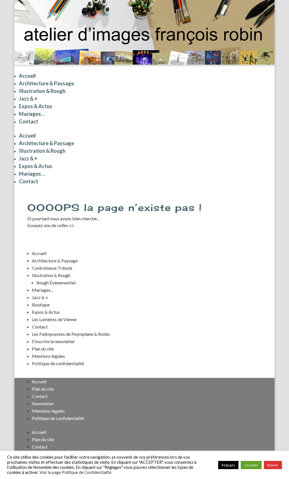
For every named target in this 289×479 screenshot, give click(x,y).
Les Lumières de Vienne (54, 319)
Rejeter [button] (273, 465)
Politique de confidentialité (58, 363)
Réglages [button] (228, 465)
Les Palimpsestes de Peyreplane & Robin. (71, 334)
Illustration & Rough (42, 91)
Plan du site (43, 348)
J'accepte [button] (251, 465)
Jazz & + (28, 98)
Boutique (41, 304)
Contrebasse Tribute (52, 268)
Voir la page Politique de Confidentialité (75, 472)
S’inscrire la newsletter (53, 341)
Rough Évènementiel (56, 282)
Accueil (27, 76)
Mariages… (32, 114)
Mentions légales (48, 356)
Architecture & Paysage (46, 83)
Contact (28, 121)
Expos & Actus (35, 106)
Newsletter (43, 403)
